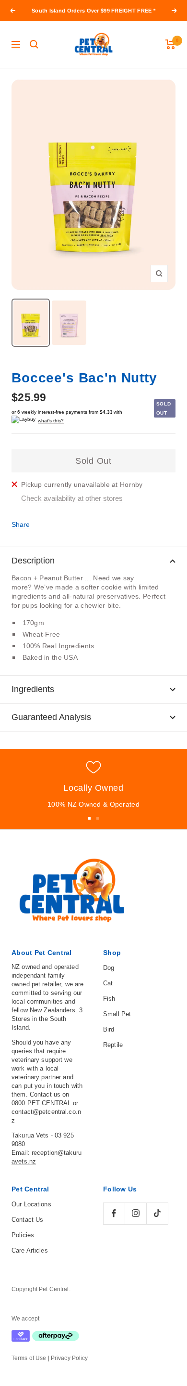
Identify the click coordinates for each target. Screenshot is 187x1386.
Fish (109, 998)
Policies (23, 1235)
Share (21, 524)
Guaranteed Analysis (51, 717)
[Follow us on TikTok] (157, 1213)
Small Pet (117, 1014)
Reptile (113, 1044)
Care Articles (30, 1250)
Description (33, 560)
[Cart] (170, 44)
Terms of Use (29, 1358)
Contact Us (27, 1219)
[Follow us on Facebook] (114, 1213)
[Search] (34, 44)
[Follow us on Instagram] (135, 1213)
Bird (109, 1029)
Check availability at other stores (72, 498)
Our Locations (31, 1204)
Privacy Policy (69, 1358)
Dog (108, 967)
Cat (108, 983)
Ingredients (33, 689)
